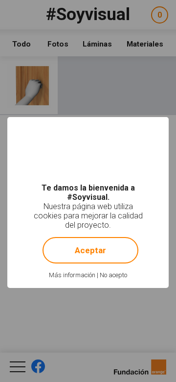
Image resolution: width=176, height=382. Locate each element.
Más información (72, 275)
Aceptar (90, 250)
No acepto (113, 275)
